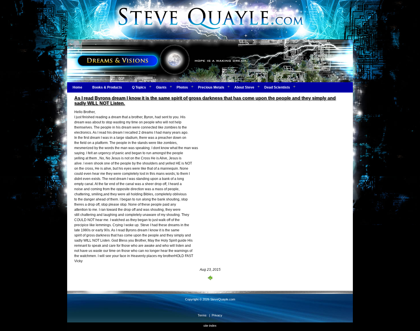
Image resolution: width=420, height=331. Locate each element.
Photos (182, 87)
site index (210, 325)
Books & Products (107, 87)
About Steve (244, 87)
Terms (202, 315)
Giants (161, 87)
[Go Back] (210, 279)
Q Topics (139, 87)
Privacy (217, 315)
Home (77, 87)
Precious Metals (211, 87)
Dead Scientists (277, 87)
